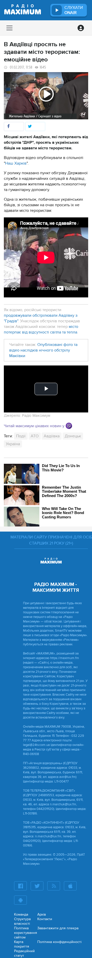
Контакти (44, 919)
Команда (21, 914)
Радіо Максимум (36, 415)
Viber (69, 426)
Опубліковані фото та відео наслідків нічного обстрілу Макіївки (43, 350)
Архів (41, 914)
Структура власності (22, 921)
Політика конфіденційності (59, 942)
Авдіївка (52, 436)
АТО (35, 436)
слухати (73, 10)
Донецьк (73, 436)
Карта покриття (21, 944)
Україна (13, 443)
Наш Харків (16, 163)
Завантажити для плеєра (57, 928)
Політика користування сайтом (25, 932)
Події (21, 436)
